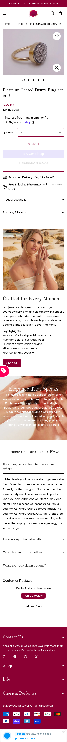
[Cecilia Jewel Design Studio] (33, 13)
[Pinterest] (4, 656)
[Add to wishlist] (57, 36)
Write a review (33, 595)
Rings (20, 24)
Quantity (8, 132)
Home (6, 24)
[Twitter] (36, 656)
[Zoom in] (57, 68)
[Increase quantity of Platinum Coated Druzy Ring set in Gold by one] (60, 132)
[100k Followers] (25, 656)
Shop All (11, 363)
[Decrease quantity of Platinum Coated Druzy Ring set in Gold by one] (21, 132)
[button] (60, 13)
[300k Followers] (14, 656)
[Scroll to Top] (60, 723)
